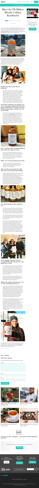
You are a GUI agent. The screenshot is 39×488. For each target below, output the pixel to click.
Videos (24, 1)
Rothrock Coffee (12, 114)
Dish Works (14, 436)
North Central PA (12, 20)
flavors (4, 32)
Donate (35, 1)
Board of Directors (19, 479)
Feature (6, 20)
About (31, 1)
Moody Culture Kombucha (5, 31)
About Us (13, 479)
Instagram (20, 344)
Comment (2, 362)
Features (19, 1)
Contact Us (25, 479)
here (13, 346)
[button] (21, 2)
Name (2, 373)
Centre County (18, 20)
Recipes (27, 1)
